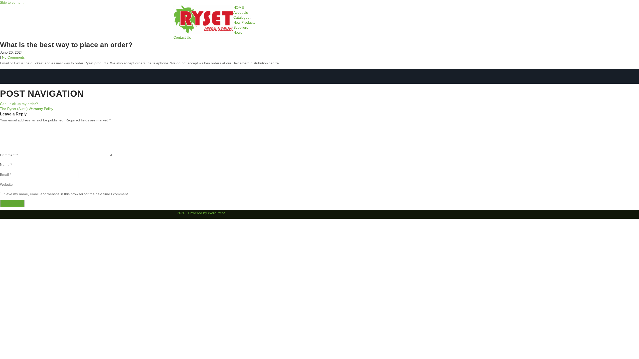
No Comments (13, 57)
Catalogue (241, 17)
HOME (238, 7)
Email (5, 175)
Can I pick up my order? (19, 104)
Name (6, 165)
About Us (240, 12)
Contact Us (182, 37)
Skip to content (11, 2)
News (237, 32)
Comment (9, 155)
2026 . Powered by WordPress (201, 213)
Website (6, 184)
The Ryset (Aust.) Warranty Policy (26, 109)
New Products (244, 22)
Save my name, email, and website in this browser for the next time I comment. (66, 194)
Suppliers (240, 27)
